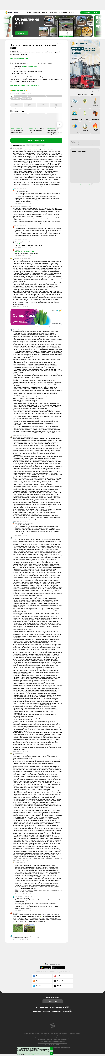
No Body (17, 227)
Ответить (16, 188)
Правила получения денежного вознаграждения (25, 86)
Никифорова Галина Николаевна (23, 437)
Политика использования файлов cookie (52, 1041)
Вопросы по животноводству (24, 190)
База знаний (36, 12)
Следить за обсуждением (36, 145)
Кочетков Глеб (17, 148)
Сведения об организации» (52, 1044)
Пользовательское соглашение (44, 1038)
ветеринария (15, 98)
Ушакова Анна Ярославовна (21, 330)
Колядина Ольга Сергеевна (21, 258)
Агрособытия (63, 12)
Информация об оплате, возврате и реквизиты (52, 1039)
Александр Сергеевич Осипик (22, 206)
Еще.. (71, 12)
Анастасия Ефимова (19, 538)
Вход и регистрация (90, 12)
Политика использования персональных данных (52, 1043)
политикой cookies (29, 1054)
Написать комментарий (36, 140)
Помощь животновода (36, 96)
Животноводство (20, 96)
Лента (29, 12)
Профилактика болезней (29, 66)
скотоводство (26, 98)
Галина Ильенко (18, 753)
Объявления (53, 12)
